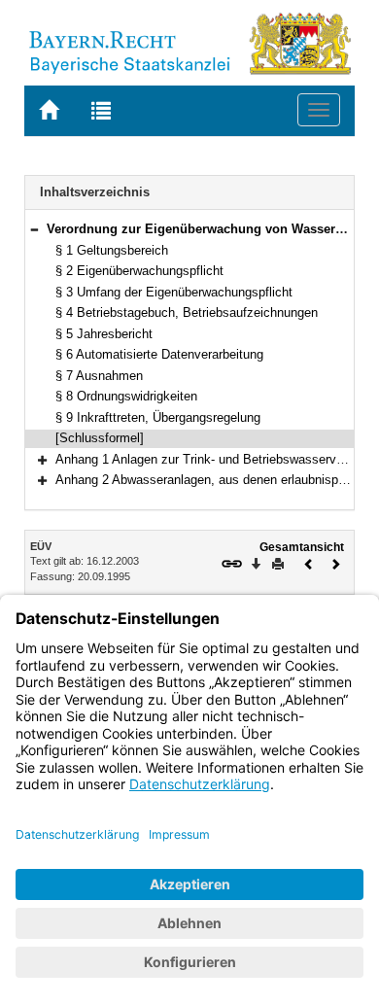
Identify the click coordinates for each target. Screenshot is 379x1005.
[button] (34, 229)
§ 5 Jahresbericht (104, 334)
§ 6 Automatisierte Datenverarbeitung (159, 354)
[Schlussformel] (99, 438)
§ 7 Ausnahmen (99, 375)
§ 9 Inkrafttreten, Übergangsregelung (157, 417)
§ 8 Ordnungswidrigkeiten (126, 396)
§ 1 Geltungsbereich (111, 250)
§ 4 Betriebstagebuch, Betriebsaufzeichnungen (186, 312)
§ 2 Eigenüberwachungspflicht (139, 270)
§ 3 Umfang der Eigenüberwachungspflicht (174, 292)
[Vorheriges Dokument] (309, 562)
